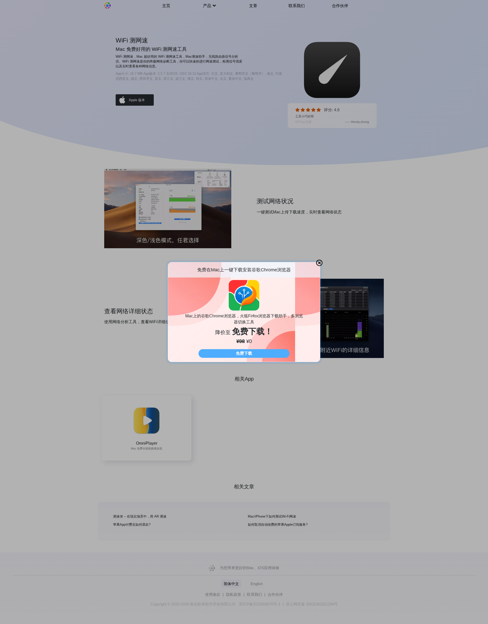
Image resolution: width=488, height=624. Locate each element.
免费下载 (244, 353)
